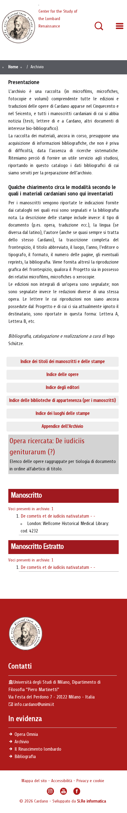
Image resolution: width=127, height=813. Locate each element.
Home (13, 67)
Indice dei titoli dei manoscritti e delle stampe (62, 362)
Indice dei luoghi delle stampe (62, 413)
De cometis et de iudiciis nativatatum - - (58, 516)
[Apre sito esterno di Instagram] (50, 791)
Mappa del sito (34, 781)
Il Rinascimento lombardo (37, 749)
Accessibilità (62, 781)
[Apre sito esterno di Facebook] (76, 791)
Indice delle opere (62, 375)
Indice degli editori (62, 388)
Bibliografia (25, 757)
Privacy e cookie (90, 781)
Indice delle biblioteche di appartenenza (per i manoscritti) (62, 400)
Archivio (21, 742)
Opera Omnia (26, 734)
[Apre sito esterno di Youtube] (63, 791)
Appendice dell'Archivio (62, 426)
